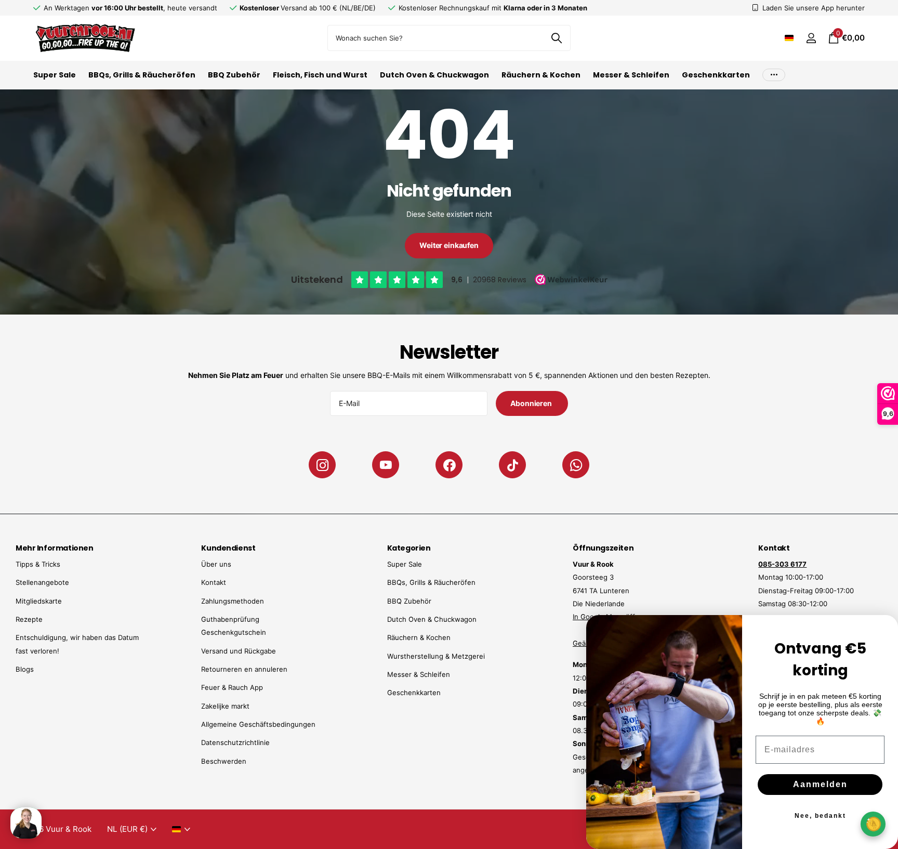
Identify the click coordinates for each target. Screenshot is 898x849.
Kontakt (213, 582)
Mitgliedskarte (39, 601)
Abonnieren (531, 403)
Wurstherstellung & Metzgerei (436, 656)
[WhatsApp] (575, 464)
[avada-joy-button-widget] (873, 824)
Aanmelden (820, 784)
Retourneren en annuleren (244, 669)
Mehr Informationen (54, 548)
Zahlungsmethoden (232, 601)
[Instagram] (322, 464)
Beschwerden (223, 761)
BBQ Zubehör (234, 75)
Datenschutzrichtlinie (235, 742)
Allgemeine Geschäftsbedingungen (258, 724)
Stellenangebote (42, 582)
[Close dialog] (883, 629)
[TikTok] (512, 464)
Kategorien (409, 548)
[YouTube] (385, 464)
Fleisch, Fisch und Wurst (320, 75)
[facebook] (449, 464)
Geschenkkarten (716, 75)
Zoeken (556, 38)
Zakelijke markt (225, 706)
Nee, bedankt (820, 815)
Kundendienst (228, 548)
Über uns (216, 564)
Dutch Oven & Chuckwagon (434, 75)
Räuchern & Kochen (540, 75)
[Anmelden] (811, 38)
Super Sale (54, 75)
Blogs (25, 669)
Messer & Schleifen (631, 75)
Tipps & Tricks (38, 564)
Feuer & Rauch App (232, 687)
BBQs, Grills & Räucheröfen (141, 75)
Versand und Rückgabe (238, 651)
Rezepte (29, 619)
